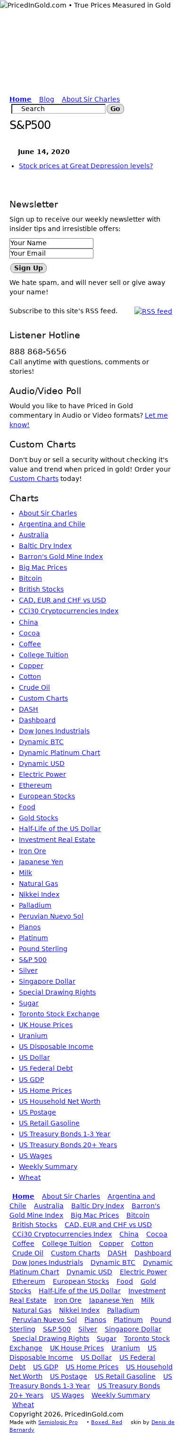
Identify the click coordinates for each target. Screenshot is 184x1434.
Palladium (35, 905)
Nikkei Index (39, 894)
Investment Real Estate (57, 839)
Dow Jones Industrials (54, 731)
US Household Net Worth (59, 1101)
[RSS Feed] (153, 311)
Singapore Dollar (47, 981)
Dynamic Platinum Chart (59, 752)
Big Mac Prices (43, 567)
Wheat (30, 1177)
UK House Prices (46, 1025)
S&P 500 (33, 959)
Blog (46, 99)
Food (27, 807)
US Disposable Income (56, 1046)
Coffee (30, 644)
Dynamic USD (42, 763)
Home (20, 99)
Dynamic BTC (41, 742)
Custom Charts (34, 478)
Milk (25, 872)
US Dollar (34, 1057)
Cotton (30, 676)
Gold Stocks (38, 818)
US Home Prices (45, 1090)
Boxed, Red (106, 1422)
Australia (34, 535)
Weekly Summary (48, 1166)
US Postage (37, 1112)
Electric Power (42, 774)
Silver (28, 970)
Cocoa (29, 633)
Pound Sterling (43, 949)
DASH (28, 709)
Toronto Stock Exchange (59, 1014)
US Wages (35, 1155)
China (28, 622)
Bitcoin (30, 578)
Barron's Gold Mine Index (61, 556)
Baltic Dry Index (45, 546)
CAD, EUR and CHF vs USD (62, 600)
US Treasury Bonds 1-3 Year (64, 1134)
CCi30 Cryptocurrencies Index (68, 611)
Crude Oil (34, 687)
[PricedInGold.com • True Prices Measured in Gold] (85, 5)
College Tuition (43, 655)
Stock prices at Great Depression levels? (86, 166)
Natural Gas (38, 883)
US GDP (31, 1079)
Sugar (29, 1003)
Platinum (33, 938)
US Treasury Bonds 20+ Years (68, 1145)
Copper (31, 666)
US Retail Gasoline (49, 1123)
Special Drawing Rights (57, 992)
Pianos (30, 927)
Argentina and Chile (52, 524)
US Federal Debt (46, 1068)
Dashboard (37, 720)
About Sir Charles (91, 99)
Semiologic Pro (58, 1422)
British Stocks (41, 589)
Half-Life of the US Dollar (60, 829)
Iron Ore (32, 851)
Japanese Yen (41, 862)
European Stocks (47, 796)
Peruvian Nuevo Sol (51, 916)
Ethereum (35, 785)
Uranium (33, 1035)
